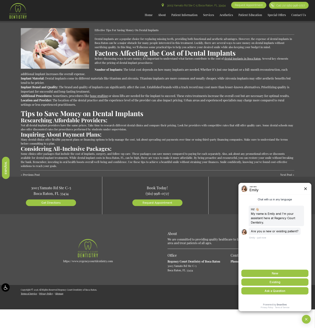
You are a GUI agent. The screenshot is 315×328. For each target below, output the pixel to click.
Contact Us (298, 15)
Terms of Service (29, 293)
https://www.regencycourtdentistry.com (88, 261)
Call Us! (290, 5)
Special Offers (277, 15)
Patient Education (250, 15)
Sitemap (59, 293)
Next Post (286, 174)
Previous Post (31, 174)
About (162, 15)
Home (149, 15)
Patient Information (184, 15)
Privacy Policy (46, 293)
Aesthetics (226, 15)
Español (5, 167)
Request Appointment (249, 5)
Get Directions (51, 202)
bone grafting (99, 96)
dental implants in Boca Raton (242, 58)
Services (208, 15)
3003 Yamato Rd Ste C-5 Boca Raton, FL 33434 (196, 5)
